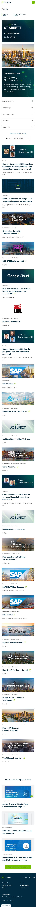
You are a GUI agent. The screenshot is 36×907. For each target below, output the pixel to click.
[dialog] (6, 905)
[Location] (18, 127)
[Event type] (18, 108)
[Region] (18, 121)
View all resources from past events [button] (18, 867)
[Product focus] (18, 114)
